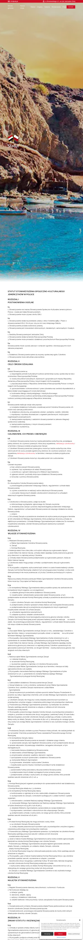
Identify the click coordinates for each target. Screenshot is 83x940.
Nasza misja (22, 7)
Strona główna (10, 7)
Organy (40, 7)
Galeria (47, 7)
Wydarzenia (56, 7)
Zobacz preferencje (74, 934)
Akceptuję (47, 934)
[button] (80, 920)
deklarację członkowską (65, 443)
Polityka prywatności (61, 937)
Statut (33, 7)
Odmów (60, 934)
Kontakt (70, 7)
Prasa (64, 7)
